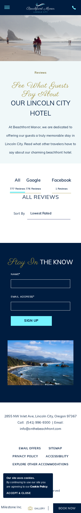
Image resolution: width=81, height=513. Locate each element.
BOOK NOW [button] (67, 508)
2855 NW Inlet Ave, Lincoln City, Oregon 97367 (40, 416)
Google (33, 180)
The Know (40, 262)
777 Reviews (17, 189)
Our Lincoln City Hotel (40, 99)
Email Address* (22, 297)
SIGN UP (31, 321)
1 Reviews (61, 189)
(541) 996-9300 (38, 422)
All (17, 180)
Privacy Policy (25, 456)
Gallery (39, 509)
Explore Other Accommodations (40, 464)
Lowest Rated (40, 213)
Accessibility (57, 456)
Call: (20, 422)
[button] (7, 7)
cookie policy (39, 486)
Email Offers (30, 448)
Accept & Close (18, 493)
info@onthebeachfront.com (40, 429)
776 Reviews (33, 189)
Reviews (40, 72)
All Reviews (40, 197)
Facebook (61, 180)
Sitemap (55, 448)
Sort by (19, 213)
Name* (15, 274)
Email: (59, 422)
